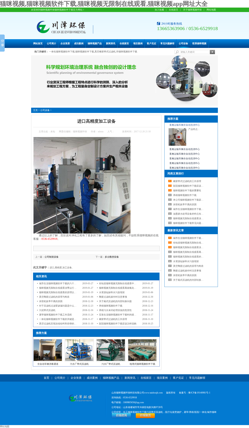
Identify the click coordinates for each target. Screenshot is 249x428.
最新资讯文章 (175, 230)
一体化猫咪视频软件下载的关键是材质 (59, 319)
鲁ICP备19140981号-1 (199, 392)
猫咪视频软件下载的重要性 (187, 190)
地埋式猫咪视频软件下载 (142, 364)
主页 (35, 110)
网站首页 (38, 43)
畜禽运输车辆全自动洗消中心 (184, 125)
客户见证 (151, 43)
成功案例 (78, 43)
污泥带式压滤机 (47, 310)
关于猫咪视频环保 (192, 9)
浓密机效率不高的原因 (50, 301)
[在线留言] (145, 417)
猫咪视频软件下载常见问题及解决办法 (193, 223)
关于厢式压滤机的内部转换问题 (115, 301)
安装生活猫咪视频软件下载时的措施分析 (120, 314)
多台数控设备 (112, 257)
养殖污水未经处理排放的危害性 (115, 310)
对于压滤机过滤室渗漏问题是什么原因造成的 (62, 305)
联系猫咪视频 (199, 43)
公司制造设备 (52, 257)
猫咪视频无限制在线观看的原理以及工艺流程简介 (64, 292)
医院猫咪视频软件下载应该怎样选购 (117, 323)
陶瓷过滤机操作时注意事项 (113, 296)
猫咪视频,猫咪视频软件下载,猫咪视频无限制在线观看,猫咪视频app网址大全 (104, 3)
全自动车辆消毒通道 (47, 364)
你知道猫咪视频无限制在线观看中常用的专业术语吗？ (201, 242)
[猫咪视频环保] (80, 398)
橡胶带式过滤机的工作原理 (113, 319)
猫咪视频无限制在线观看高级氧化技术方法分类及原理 (127, 288)
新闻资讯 (110, 43)
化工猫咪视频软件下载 (134, 412)
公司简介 (51, 43)
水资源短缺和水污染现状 (112, 292)
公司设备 (183, 43)
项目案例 (138, 43)
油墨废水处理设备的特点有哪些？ (190, 213)
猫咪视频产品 (95, 43)
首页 (46, 377)
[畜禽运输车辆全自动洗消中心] (177, 145)
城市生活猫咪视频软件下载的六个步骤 (59, 283)
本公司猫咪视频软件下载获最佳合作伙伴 (194, 199)
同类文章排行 (175, 173)
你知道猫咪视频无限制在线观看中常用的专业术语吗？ (127, 283)
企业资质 (65, 43)
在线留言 (173, 9)
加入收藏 (159, 9)
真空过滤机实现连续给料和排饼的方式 (59, 323)
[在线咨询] (121, 417)
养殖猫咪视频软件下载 (110, 305)
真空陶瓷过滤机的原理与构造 (54, 296)
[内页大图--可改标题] (124, 105)
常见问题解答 (167, 43)
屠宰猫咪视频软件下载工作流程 (55, 314)
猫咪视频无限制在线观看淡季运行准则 (59, 288)
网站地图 (211, 9)
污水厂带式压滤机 (79, 364)
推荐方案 (172, 118)
